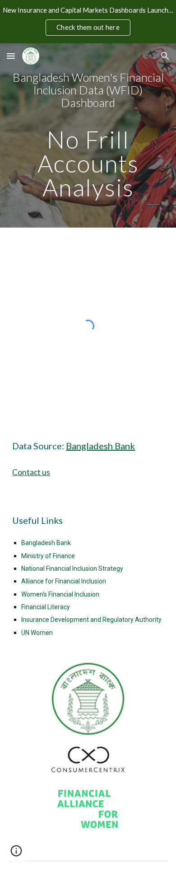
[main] (88, 135)
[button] (11, 55)
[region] (88, 21)
